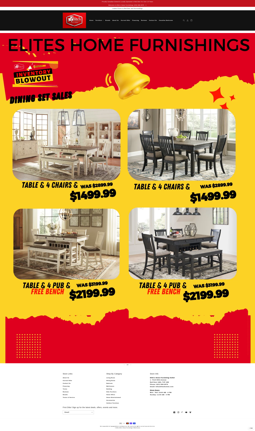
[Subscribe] (92, 412)
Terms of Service (69, 397)
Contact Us (67, 383)
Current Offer (67, 380)
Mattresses (110, 386)
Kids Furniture (111, 392)
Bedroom (109, 383)
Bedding (109, 389)
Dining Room (110, 380)
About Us (66, 377)
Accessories (110, 400)
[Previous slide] (124, 364)
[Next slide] (130, 364)
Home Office (110, 394)
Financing (66, 386)
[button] (99, 20)
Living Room (110, 377)
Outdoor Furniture (112, 403)
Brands (65, 394)
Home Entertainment (113, 397)
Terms (65, 389)
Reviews (66, 392)
